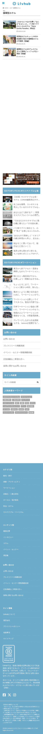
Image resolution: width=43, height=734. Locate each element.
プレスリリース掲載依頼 (13, 345)
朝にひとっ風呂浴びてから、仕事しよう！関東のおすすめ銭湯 (25, 277)
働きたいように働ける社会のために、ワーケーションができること (25, 293)
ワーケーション (26, 397)
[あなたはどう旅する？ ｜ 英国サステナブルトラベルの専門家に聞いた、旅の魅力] (7, 215)
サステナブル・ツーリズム (13, 512)
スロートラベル (8, 403)
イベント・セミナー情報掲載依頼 (17, 352)
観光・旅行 (7, 476)
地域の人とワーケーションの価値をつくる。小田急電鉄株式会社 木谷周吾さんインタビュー (26, 314)
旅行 (17, 403)
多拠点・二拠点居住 (10, 494)
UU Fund (14, 671)
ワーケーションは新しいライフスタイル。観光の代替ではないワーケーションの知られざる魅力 (25, 300)
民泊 (26, 403)
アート (23, 406)
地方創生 (30, 406)
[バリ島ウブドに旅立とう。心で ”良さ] (7, 230)
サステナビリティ (21, 412)
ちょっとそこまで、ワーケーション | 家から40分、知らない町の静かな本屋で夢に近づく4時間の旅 (26, 286)
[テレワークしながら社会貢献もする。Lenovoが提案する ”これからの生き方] (7, 322)
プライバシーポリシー (11, 626)
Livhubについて (9, 614)
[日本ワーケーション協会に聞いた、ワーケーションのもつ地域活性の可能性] (7, 308)
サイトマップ (8, 638)
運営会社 (6, 620)
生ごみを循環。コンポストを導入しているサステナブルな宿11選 (25, 206)
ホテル (32, 403)
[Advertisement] (23, 75)
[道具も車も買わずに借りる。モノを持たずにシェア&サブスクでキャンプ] (7, 253)
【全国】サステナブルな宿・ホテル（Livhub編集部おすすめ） (25, 198)
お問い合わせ (9, 339)
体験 (22, 403)
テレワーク (25, 400)
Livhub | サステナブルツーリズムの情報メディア (21, 728)
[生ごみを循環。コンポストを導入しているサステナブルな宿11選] (7, 206)
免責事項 (6, 632)
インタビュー (8, 537)
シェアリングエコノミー (11, 406)
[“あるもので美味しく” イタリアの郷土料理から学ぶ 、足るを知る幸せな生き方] (7, 238)
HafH (27, 409)
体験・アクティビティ (11, 482)
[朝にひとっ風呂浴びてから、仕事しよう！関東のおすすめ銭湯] (7, 278)
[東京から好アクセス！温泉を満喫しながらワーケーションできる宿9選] (7, 271)
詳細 (6, 688)
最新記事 (6, 531)
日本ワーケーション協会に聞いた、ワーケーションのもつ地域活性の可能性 (25, 308)
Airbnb (21, 409)
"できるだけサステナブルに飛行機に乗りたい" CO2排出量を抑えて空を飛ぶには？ (26, 222)
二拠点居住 (16, 400)
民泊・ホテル (8, 506)
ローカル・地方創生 (10, 500)
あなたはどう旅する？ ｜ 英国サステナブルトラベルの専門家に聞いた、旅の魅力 (26, 214)
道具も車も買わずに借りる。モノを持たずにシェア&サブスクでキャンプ (26, 252)
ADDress (14, 409)
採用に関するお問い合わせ (14, 366)
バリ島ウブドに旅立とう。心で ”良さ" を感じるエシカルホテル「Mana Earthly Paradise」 (26, 229)
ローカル (6, 409)
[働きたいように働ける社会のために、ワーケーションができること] (7, 294)
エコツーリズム (8, 412)
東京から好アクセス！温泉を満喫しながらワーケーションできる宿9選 (25, 270)
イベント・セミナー (10, 549)
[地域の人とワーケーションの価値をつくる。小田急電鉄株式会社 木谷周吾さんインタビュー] (7, 315)
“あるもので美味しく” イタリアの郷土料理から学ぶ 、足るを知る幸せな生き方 (26, 237)
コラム (5, 543)
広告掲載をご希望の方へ (13, 359)
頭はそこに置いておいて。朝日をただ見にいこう (25, 244)
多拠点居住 (7, 400)
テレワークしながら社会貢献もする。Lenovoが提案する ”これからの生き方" (26, 321)
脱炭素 (31, 412)
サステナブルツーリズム (11, 397)
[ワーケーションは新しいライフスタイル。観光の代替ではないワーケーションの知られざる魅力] (7, 301)
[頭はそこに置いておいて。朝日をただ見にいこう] (7, 245)
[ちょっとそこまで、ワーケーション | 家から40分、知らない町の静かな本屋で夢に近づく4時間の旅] (7, 286)
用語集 (5, 555)
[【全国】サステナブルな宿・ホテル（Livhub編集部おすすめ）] (7, 199)
